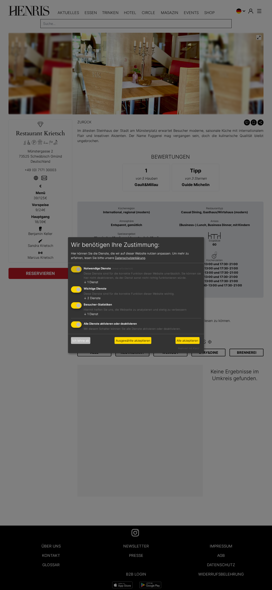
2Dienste (92, 298)
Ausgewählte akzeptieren (133, 340)
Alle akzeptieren (187, 340)
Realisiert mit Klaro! (188, 348)
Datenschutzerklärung (130, 258)
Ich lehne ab (80, 340)
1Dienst (91, 282)
